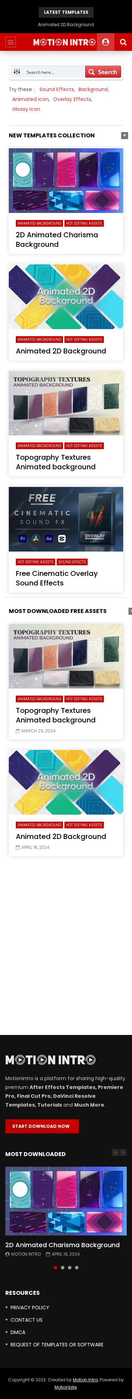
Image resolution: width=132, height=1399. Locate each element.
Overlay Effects (72, 99)
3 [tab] (69, 1267)
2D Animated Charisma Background (57, 239)
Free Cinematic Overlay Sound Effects (57, 578)
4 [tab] (76, 1267)
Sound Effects (56, 89)
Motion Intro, (86, 1380)
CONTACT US (27, 1319)
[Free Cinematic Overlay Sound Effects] (66, 519)
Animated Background (39, 223)
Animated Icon (30, 99)
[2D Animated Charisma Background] (66, 180)
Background (93, 89)
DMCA (18, 1332)
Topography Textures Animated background (66, 25)
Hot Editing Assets (84, 223)
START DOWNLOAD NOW (42, 1126)
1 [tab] (55, 1267)
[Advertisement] (66, 947)
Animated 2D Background (61, 351)
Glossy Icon (26, 109)
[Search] (123, 42)
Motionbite (66, 1387)
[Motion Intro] (66, 42)
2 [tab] (62, 1267)
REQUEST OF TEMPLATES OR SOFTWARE (57, 1344)
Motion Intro (26, 1254)
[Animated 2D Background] (66, 296)
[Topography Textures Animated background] (66, 403)
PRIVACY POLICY (30, 1307)
